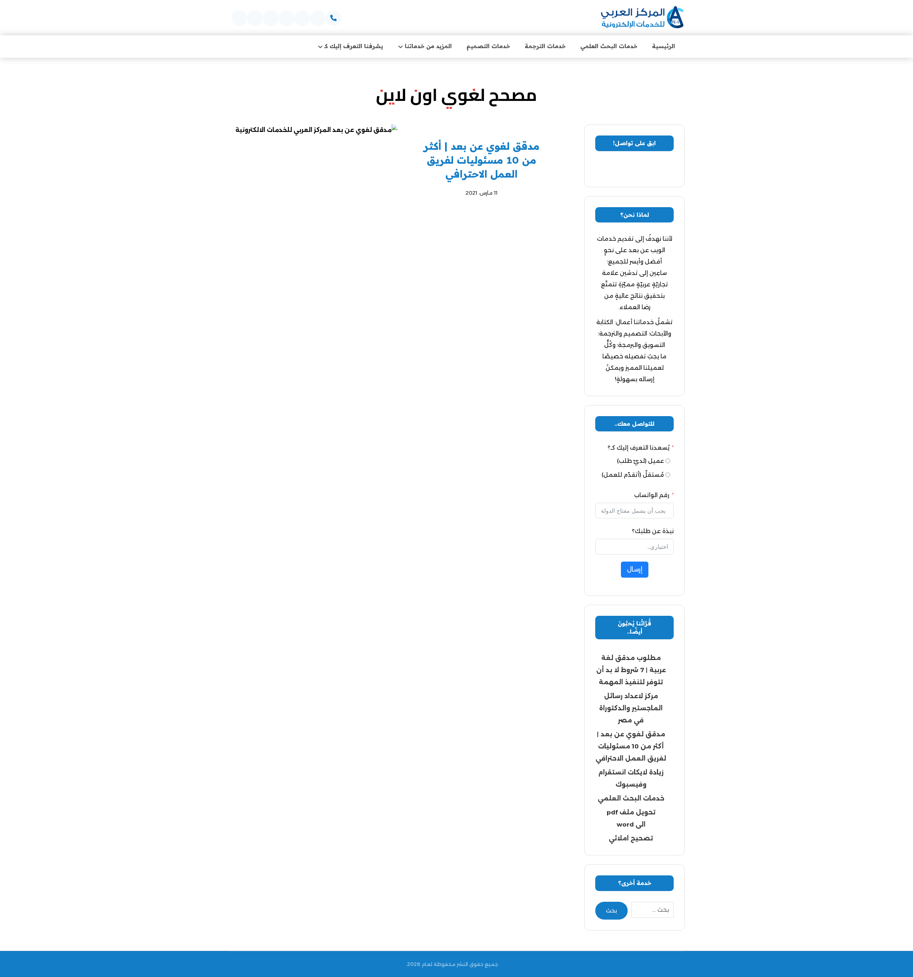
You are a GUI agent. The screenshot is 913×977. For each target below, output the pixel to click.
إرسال (634, 569)
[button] (333, 18)
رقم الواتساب (651, 495)
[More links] (298, 46)
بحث (611, 910)
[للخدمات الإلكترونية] (642, 17)
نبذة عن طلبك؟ (653, 531)
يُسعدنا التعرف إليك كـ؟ (638, 447)
